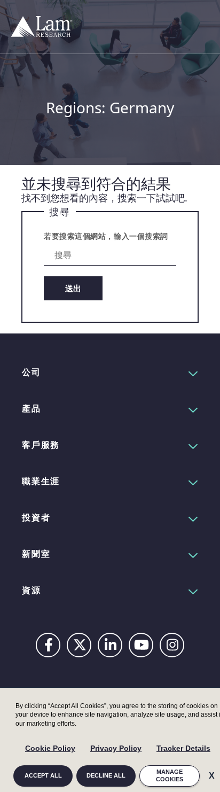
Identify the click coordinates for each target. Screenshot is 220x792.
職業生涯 (41, 481)
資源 (31, 590)
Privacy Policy (116, 748)
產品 (31, 408)
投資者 (36, 517)
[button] (110, 372)
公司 (31, 372)
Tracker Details (183, 748)
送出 (73, 288)
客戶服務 (41, 445)
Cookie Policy (50, 748)
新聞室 (36, 554)
